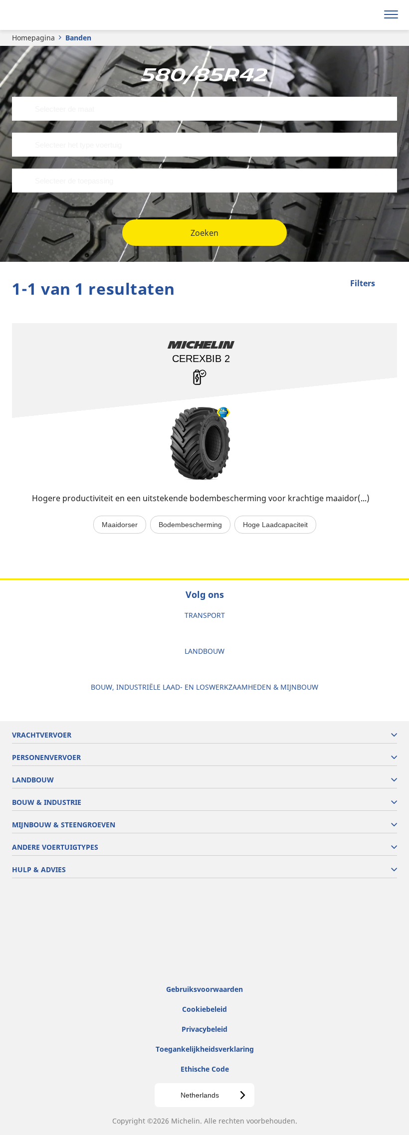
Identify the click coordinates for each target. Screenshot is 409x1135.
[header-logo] (47, 15)
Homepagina (33, 37)
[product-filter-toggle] (389, 284)
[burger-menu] (391, 15)
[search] (367, 15)
